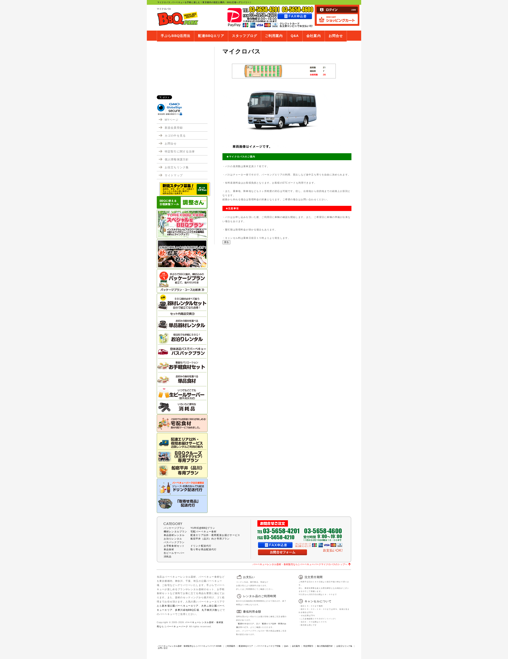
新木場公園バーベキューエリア (180, 605)
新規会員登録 (174, 127)
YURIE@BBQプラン (202, 528)
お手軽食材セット (174, 545)
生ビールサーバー (174, 553)
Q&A (295, 36)
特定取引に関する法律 (180, 151)
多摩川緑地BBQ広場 (187, 610)
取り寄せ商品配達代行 (203, 549)
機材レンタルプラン (175, 531)
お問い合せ (163, 648)
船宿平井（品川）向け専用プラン (210, 538)
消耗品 (167, 556)
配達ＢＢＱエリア (246, 624)
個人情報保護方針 (177, 159)
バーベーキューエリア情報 (268, 646)
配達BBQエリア (211, 36)
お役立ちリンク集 (177, 167)
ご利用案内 (274, 36)
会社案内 (313, 36)
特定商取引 (308, 646)
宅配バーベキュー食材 (203, 531)
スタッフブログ (244, 36)
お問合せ (336, 36)
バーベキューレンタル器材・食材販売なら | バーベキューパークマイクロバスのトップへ (300, 564)
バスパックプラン (174, 542)
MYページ (171, 119)
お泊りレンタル (173, 538)
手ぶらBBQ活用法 (175, 36)
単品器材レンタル (174, 535)
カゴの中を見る (175, 135)
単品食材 (169, 549)
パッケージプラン (174, 528)
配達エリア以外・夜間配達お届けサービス (215, 535)
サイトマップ (174, 175)
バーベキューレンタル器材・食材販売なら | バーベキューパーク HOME (190, 646)
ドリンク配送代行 (200, 545)
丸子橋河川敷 (209, 610)
